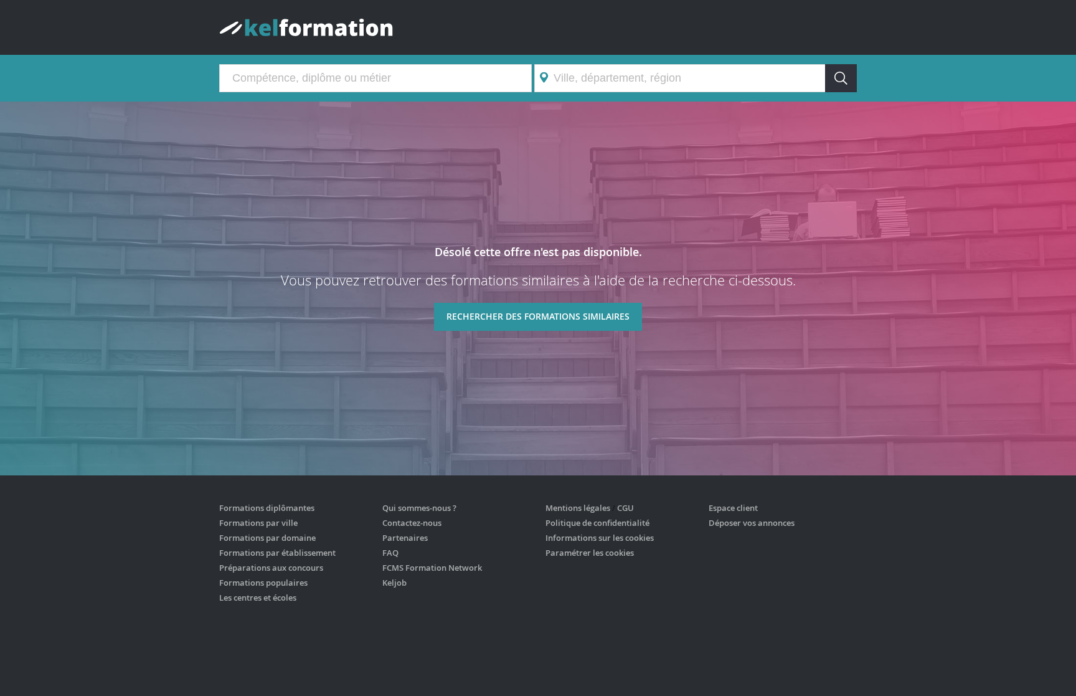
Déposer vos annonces (752, 522)
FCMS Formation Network (432, 567)
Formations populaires (263, 582)
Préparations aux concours (271, 567)
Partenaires (405, 537)
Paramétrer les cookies (589, 552)
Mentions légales (577, 507)
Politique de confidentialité (597, 522)
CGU (625, 507)
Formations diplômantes (266, 507)
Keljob (394, 582)
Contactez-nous (411, 522)
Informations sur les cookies (599, 537)
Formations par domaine (267, 537)
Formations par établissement (277, 552)
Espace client (733, 507)
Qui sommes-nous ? (419, 507)
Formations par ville (258, 522)
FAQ (390, 552)
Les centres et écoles (257, 597)
